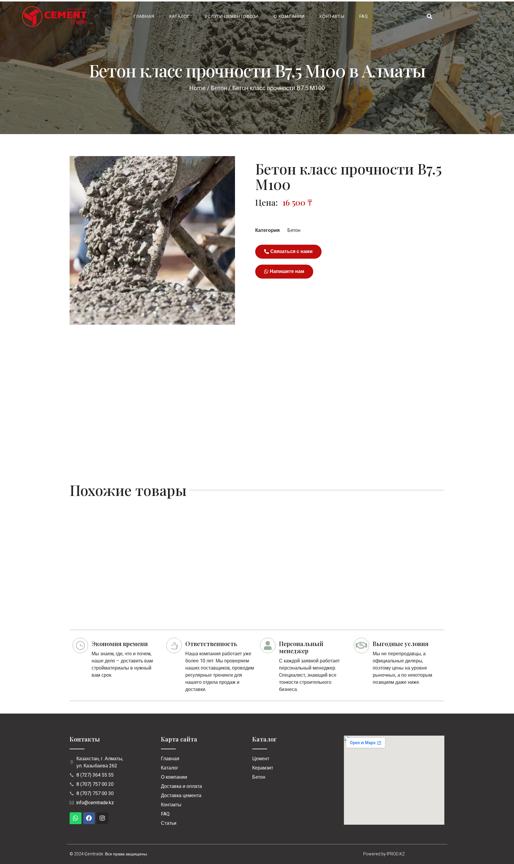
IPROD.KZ (396, 854)
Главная (144, 16)
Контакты (331, 16)
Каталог (179, 16)
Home (197, 88)
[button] (288, 252)
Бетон (219, 88)
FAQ (363, 16)
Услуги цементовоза (232, 16)
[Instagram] (102, 818)
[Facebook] (89, 818)
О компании (289, 16)
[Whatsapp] (76, 818)
